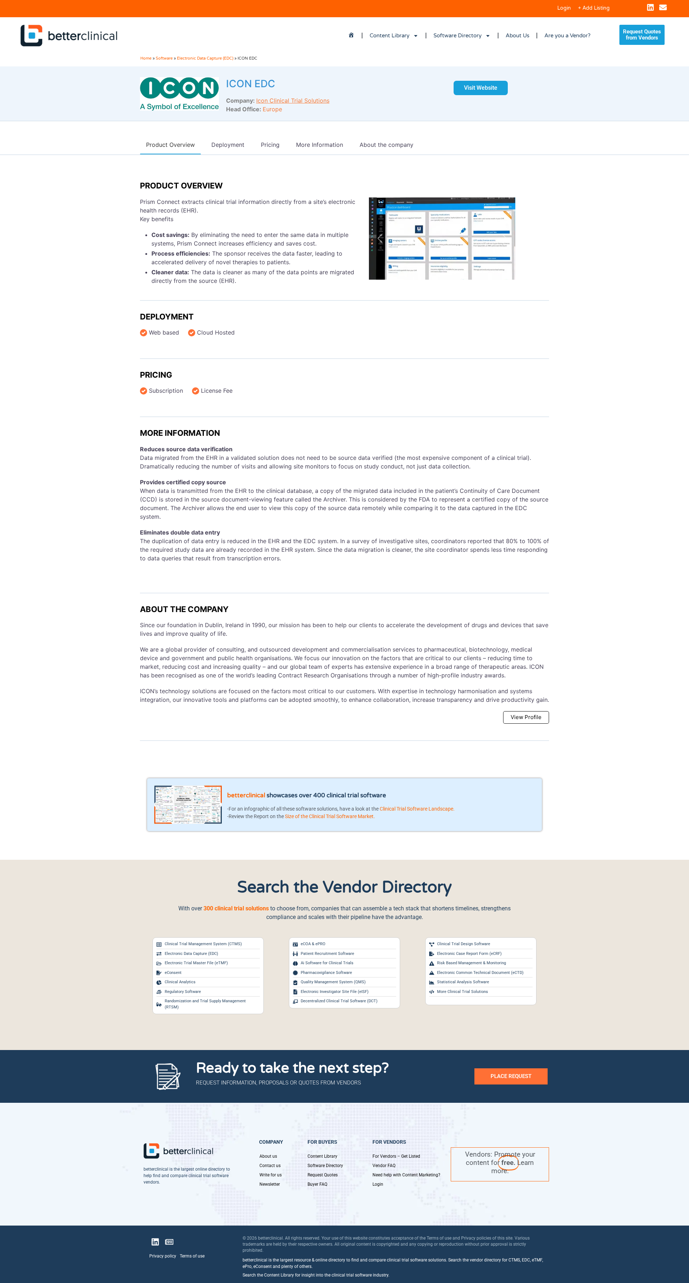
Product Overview (181, 185)
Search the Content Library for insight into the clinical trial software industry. (316, 1275)
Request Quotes (323, 1174)
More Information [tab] (319, 144)
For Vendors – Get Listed (396, 1156)
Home (145, 58)
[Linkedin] (650, 7)
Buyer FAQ (317, 1184)
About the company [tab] (386, 144)
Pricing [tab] (270, 144)
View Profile (526, 717)
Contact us (270, 1165)
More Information (180, 433)
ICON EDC (250, 84)
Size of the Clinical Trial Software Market (329, 816)
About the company (184, 609)
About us (268, 1156)
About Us (517, 35)
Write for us (270, 1174)
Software (164, 58)
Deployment (167, 316)
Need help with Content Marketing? (406, 1174)
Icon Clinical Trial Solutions (292, 100)
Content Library (389, 35)
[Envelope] (663, 7)
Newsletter (269, 1184)
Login (564, 8)
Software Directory (457, 35)
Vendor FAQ (383, 1165)
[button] (380, 238)
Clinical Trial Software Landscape (416, 809)
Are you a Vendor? (567, 35)
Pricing (156, 374)
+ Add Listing (594, 8)
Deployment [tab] (227, 144)
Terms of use (192, 1256)
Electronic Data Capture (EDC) (205, 58)
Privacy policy (162, 1256)
